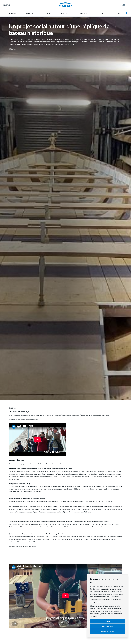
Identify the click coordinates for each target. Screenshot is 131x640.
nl (4, 5)
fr (7, 5)
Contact (117, 13)
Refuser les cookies (107, 631)
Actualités (12, 13)
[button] (31, 13)
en (10, 5)
